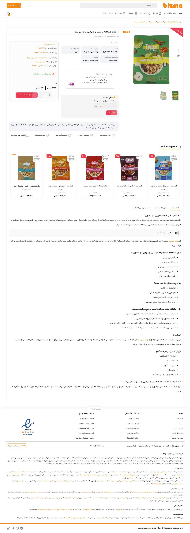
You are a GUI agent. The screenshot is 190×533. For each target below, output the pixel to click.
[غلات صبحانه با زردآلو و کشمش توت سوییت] (60, 168)
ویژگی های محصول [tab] (161, 208)
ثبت (109, 112)
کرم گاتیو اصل (22, 472)
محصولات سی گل (44, 481)
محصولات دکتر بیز (104, 492)
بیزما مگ (131, 13)
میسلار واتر (157, 475)
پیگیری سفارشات (133, 433)
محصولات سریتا (101, 481)
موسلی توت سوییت (141, 22)
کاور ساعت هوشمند (66, 509)
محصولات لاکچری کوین (123, 481)
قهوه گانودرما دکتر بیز (72, 498)
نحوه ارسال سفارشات (132, 428)
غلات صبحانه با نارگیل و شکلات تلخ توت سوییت (163, 188)
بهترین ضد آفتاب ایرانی (86, 428)
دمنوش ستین (37, 492)
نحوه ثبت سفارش (133, 423)
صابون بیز (99, 475)
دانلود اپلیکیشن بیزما (15, 445)
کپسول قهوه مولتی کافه (141, 498)
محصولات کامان (16, 481)
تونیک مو (105, 475)
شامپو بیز (126, 475)
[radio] (51, 88)
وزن (55, 83)
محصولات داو (25, 481)
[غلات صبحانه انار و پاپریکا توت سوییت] (129, 168)
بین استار (30, 492)
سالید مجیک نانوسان (84, 518)
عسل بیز (112, 492)
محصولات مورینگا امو (56, 481)
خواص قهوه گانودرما (87, 418)
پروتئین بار (154, 492)
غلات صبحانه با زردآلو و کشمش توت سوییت (60, 188)
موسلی (152, 22)
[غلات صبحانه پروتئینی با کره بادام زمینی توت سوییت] (26, 168)
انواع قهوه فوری (160, 498)
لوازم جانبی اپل (55, 509)
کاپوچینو (124, 498)
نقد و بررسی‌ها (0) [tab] (141, 207)
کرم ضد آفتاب (56, 472)
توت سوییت (48, 44)
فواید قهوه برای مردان (86, 423)
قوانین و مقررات (178, 428)
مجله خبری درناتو (177, 438)
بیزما (180, 22)
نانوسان (101, 518)
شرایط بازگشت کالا (133, 438)
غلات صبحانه (173, 241)
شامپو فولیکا (133, 475)
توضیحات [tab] (175, 208)
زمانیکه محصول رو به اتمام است (105, 101)
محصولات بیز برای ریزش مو (85, 438)
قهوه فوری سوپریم (53, 498)
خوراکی (159, 22)
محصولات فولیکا (157, 484)
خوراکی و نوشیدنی (170, 22)
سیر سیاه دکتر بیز (86, 492)
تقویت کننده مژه (119, 472)
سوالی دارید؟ (107, 13)
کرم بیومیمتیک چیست (86, 433)
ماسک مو (120, 475)
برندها (155, 13)
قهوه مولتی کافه (103, 498)
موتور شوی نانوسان (71, 518)
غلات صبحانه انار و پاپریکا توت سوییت (129, 186)
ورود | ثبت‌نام (13, 5)
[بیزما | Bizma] (173, 5)
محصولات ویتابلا (111, 481)
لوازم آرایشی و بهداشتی (160, 472)
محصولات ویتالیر (68, 481)
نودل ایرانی (135, 492)
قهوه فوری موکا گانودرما (39, 498)
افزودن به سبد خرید (24, 94)
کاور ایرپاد (118, 509)
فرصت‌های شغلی (177, 433)
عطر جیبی (18, 475)
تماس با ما (118, 13)
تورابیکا (85, 498)
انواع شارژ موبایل (87, 509)
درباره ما (180, 423)
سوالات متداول (134, 418)
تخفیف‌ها (143, 13)
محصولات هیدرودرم (177, 484)
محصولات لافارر (135, 481)
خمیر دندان (131, 478)
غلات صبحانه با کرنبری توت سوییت (95, 186)
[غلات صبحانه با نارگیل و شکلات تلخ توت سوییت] (163, 168)
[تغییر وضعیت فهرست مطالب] (175, 233)
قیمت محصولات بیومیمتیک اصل (86, 475)
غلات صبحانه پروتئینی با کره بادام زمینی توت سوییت (26, 188)
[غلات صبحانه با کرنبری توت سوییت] (94, 168)
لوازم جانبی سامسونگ (43, 509)
